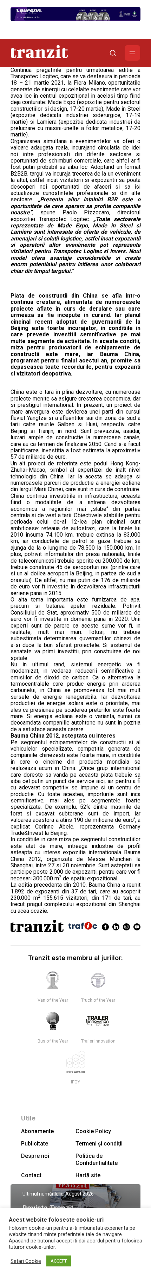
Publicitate (34, 1143)
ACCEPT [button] (59, 1261)
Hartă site (88, 1175)
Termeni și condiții (99, 1143)
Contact (31, 1175)
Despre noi (35, 1156)
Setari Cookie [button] (26, 1261)
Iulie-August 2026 (74, 1194)
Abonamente (37, 1131)
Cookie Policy (93, 1131)
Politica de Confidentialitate (97, 1159)
